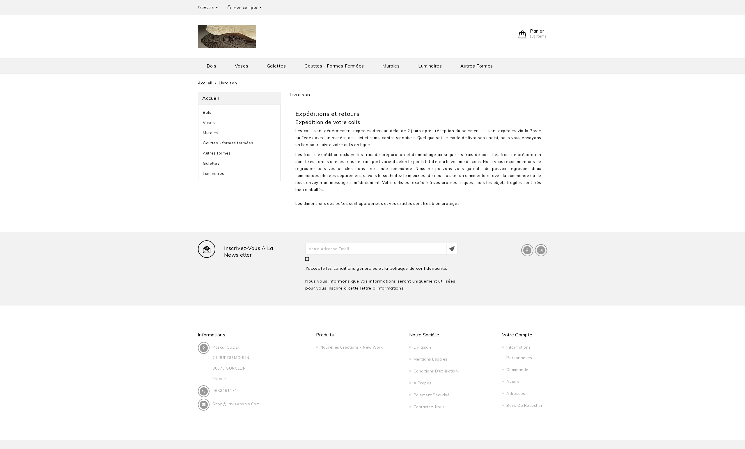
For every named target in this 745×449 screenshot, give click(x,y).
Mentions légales (431, 359)
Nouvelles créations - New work (351, 347)
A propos (423, 383)
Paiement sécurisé (432, 395)
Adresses (515, 393)
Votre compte (517, 335)
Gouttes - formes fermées (334, 66)
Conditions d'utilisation (436, 371)
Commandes (518, 369)
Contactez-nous (429, 406)
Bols (211, 66)
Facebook (527, 250)
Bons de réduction (524, 405)
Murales (391, 66)
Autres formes (476, 66)
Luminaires (430, 66)
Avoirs (512, 381)
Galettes (276, 66)
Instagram (541, 250)
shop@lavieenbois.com (236, 404)
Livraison (422, 347)
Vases (241, 66)
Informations (211, 335)
